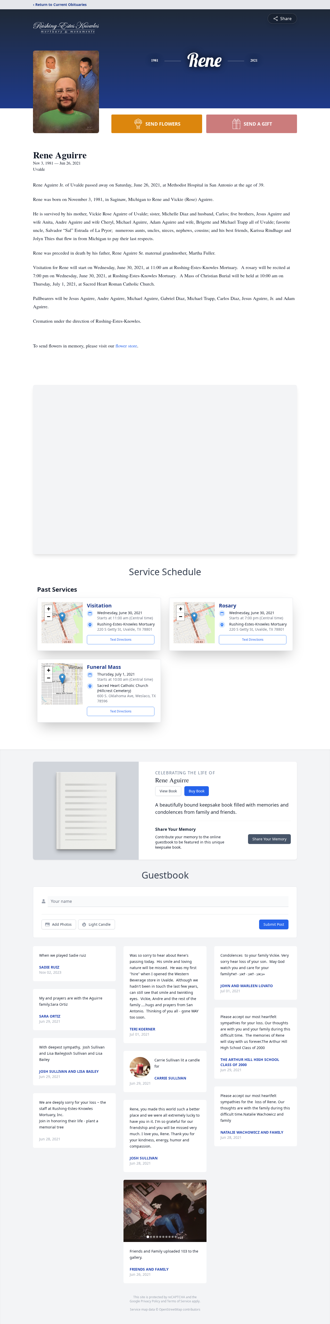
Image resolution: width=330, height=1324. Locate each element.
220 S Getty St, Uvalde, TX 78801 (124, 629)
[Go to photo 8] (169, 1237)
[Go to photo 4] (157, 1237)
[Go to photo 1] (147, 1237)
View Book (168, 791)
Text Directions (120, 639)
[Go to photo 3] (154, 1237)
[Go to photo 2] (151, 1237)
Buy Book (196, 791)
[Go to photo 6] (163, 1237)
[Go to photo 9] (172, 1237)
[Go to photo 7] (166, 1237)
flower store (126, 346)
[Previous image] (129, 1211)
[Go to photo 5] (160, 1237)
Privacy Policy (150, 1301)
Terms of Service (179, 1301)
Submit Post (273, 924)
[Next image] (201, 1211)
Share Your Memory (269, 838)
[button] (62, 617)
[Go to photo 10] (176, 1237)
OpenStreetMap (170, 1309)
